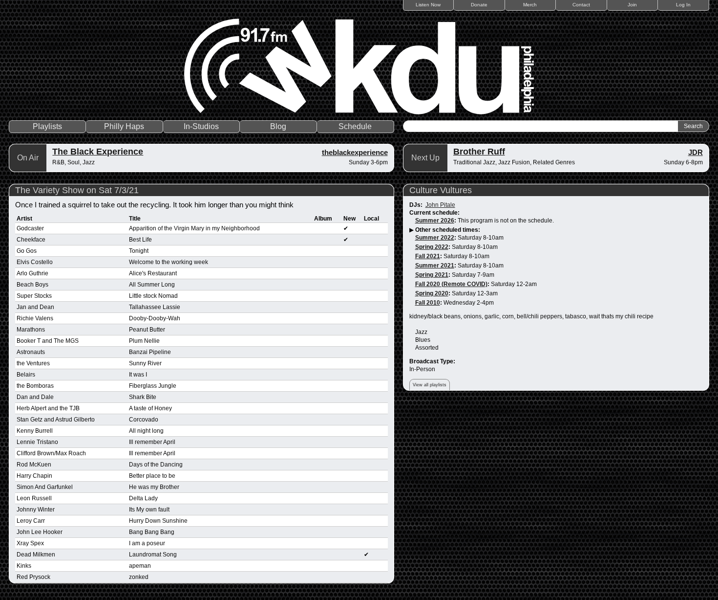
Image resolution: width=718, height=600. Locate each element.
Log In (683, 4)
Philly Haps (124, 126)
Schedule (355, 126)
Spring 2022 (431, 247)
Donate (479, 4)
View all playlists (429, 384)
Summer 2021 (434, 265)
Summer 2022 (434, 237)
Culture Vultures (440, 190)
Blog (278, 126)
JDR (695, 152)
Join (632, 4)
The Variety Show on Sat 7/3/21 (77, 190)
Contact (581, 4)
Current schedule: (434, 212)
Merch (530, 4)
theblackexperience (355, 152)
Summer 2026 (434, 220)
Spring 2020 (431, 293)
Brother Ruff (479, 151)
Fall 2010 (427, 302)
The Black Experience (97, 151)
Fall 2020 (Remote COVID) (451, 284)
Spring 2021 (431, 274)
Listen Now (428, 4)
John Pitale (440, 204)
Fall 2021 (427, 256)
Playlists (47, 126)
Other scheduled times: (447, 229)
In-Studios (201, 126)
